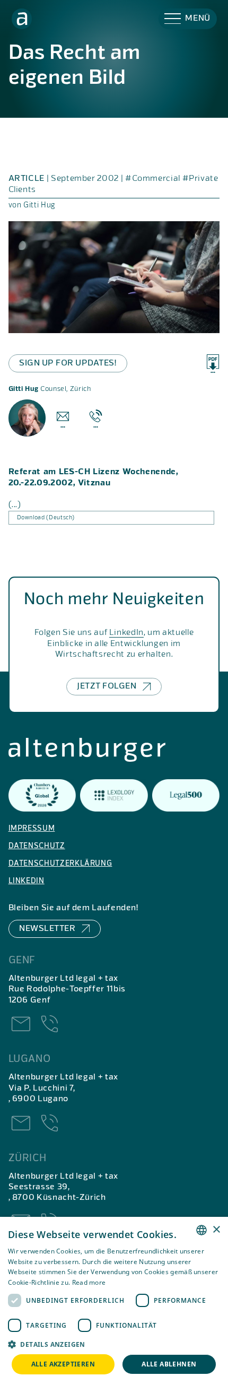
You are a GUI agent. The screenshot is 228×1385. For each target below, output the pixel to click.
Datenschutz (36, 846)
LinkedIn (126, 633)
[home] (22, 18)
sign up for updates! (67, 363)
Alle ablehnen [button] (169, 1364)
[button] (188, 18)
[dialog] (114, 1301)
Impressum (31, 828)
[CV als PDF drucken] (213, 364)
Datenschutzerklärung (60, 863)
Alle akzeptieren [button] (63, 1364)
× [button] (216, 1230)
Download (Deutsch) (46, 517)
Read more (89, 1282)
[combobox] (201, 1230)
